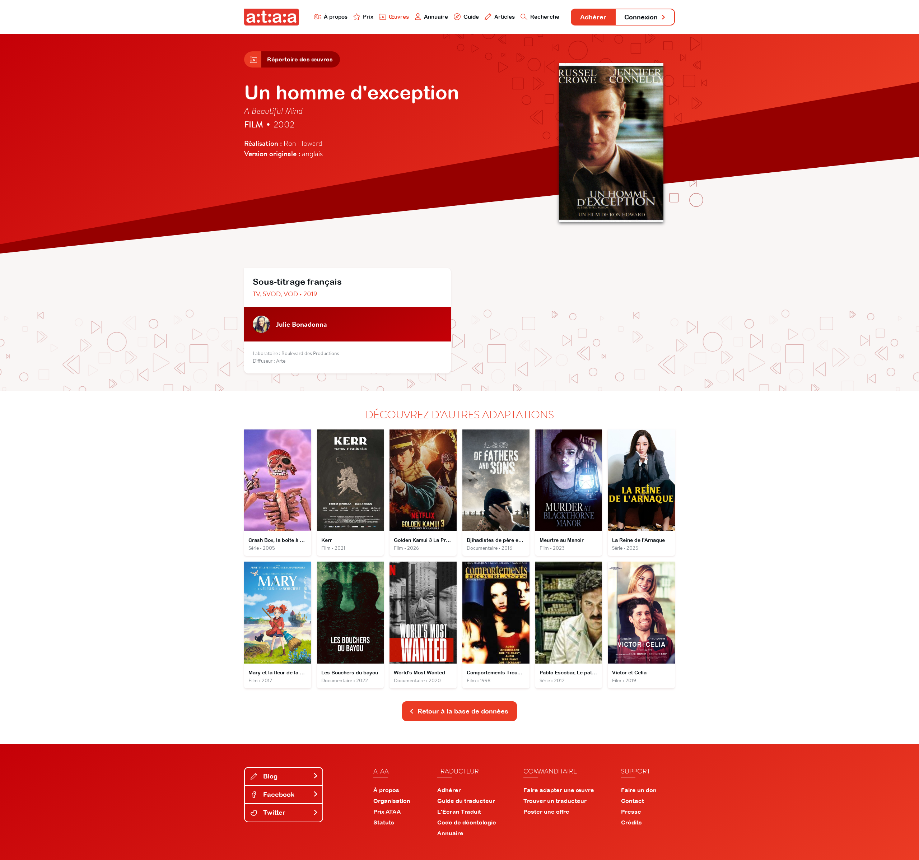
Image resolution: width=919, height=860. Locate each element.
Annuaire (436, 17)
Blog (269, 776)
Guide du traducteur (466, 801)
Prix (368, 17)
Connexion (641, 17)
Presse (631, 811)
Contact (632, 801)
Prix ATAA (387, 811)
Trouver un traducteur (555, 801)
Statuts (383, 822)
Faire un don (639, 790)
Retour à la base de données (462, 711)
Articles (504, 17)
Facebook (277, 794)
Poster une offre (546, 811)
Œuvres (399, 17)
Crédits (631, 822)
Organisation (391, 801)
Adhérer (593, 17)
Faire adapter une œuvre (558, 790)
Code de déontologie (466, 822)
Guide (471, 17)
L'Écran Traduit (459, 811)
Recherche (544, 17)
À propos (335, 17)
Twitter (273, 812)
